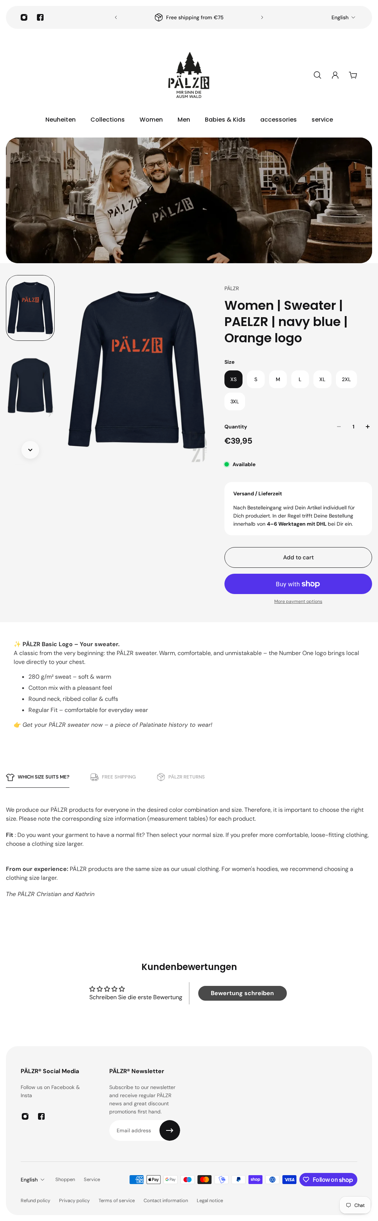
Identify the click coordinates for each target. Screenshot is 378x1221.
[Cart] (353, 75)
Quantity (235, 426)
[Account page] (335, 75)
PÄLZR (231, 288)
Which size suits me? (43, 777)
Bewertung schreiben (242, 993)
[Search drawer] (317, 75)
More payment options (298, 601)
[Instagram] (24, 17)
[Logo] (189, 75)
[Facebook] (40, 17)
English (339, 17)
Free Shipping (119, 777)
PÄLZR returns (186, 777)
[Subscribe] (169, 1130)
